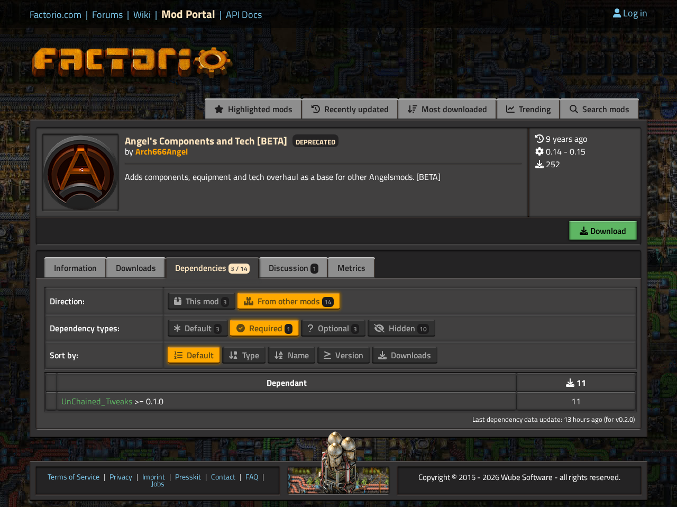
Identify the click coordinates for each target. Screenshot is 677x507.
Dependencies (211, 267)
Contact (223, 477)
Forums (107, 15)
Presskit (188, 477)
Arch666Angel (161, 151)
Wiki (142, 15)
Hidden (407, 328)
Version (348, 355)
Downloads (136, 267)
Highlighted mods (259, 109)
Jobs (157, 484)
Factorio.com (55, 15)
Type (249, 355)
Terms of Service (73, 477)
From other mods (293, 301)
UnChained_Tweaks (97, 401)
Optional (336, 328)
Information (75, 267)
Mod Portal (188, 14)
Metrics (351, 267)
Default (200, 328)
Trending (534, 109)
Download (607, 230)
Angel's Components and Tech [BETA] (206, 140)
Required (268, 328)
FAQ (251, 477)
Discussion (292, 267)
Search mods (604, 109)
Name (297, 355)
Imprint (153, 477)
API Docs (244, 15)
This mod (205, 301)
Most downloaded (453, 109)
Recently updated (355, 109)
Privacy (120, 477)
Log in (635, 13)
